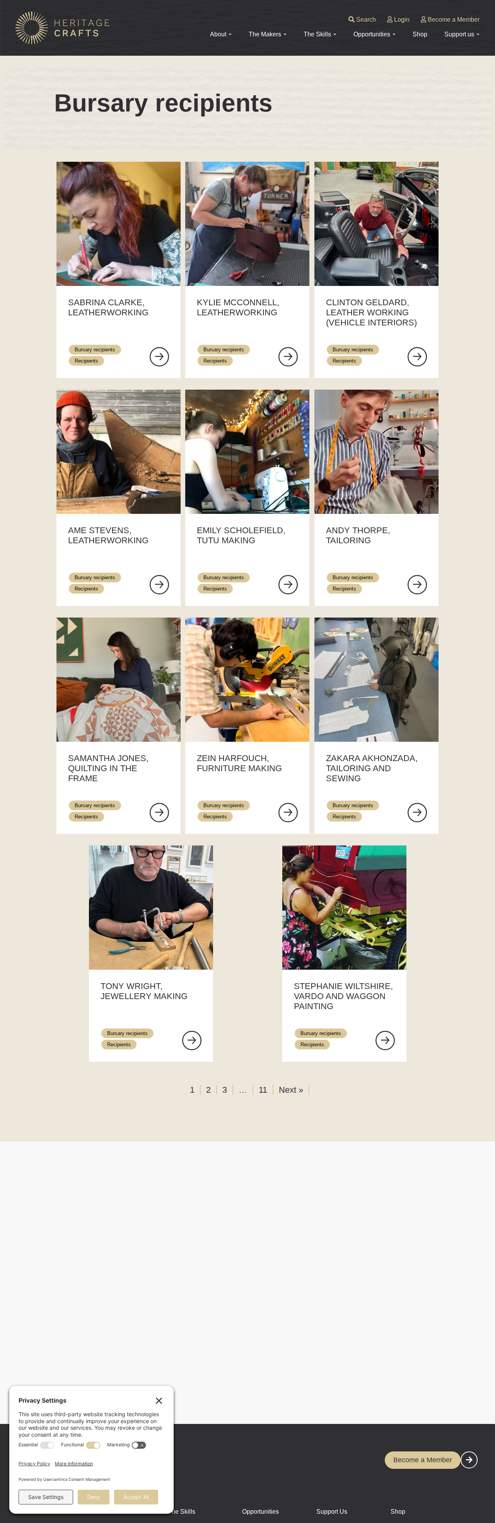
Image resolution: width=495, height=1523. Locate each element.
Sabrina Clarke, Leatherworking (108, 307)
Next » (291, 1090)
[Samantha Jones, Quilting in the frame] (159, 812)
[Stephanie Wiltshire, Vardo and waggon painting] (385, 1040)
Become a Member (453, 19)
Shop (420, 34)
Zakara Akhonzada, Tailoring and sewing (372, 768)
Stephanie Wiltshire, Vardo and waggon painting (343, 996)
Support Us (331, 1511)
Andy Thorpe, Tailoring (358, 535)
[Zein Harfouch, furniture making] (288, 812)
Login (401, 19)
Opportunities (260, 1511)
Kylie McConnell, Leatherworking (238, 307)
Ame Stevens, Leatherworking (108, 535)
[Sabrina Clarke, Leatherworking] (159, 356)
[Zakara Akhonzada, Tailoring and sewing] (417, 812)
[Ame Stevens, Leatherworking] (159, 584)
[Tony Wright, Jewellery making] (191, 1040)
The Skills (181, 1511)
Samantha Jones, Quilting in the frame (108, 768)
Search (365, 19)
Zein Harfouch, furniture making (239, 763)
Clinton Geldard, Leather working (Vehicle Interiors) (371, 312)
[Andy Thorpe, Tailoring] (417, 584)
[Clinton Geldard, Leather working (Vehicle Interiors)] (417, 356)
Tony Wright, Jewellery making (144, 991)
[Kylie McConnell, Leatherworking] (288, 356)
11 (263, 1090)
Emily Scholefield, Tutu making (241, 535)
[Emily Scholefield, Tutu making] (288, 584)
